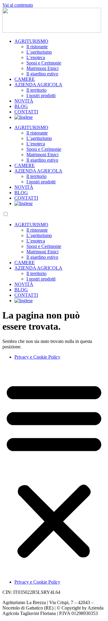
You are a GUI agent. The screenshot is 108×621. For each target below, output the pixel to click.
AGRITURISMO (31, 41)
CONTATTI (26, 111)
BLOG (21, 106)
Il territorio (36, 90)
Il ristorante (37, 46)
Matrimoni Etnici (42, 68)
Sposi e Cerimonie (43, 62)
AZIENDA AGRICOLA (38, 84)
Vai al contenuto (17, 5)
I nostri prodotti (41, 95)
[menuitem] (23, 117)
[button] (54, 470)
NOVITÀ (23, 100)
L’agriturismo (39, 52)
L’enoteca (35, 57)
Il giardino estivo (42, 73)
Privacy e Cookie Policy (37, 357)
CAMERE (24, 79)
